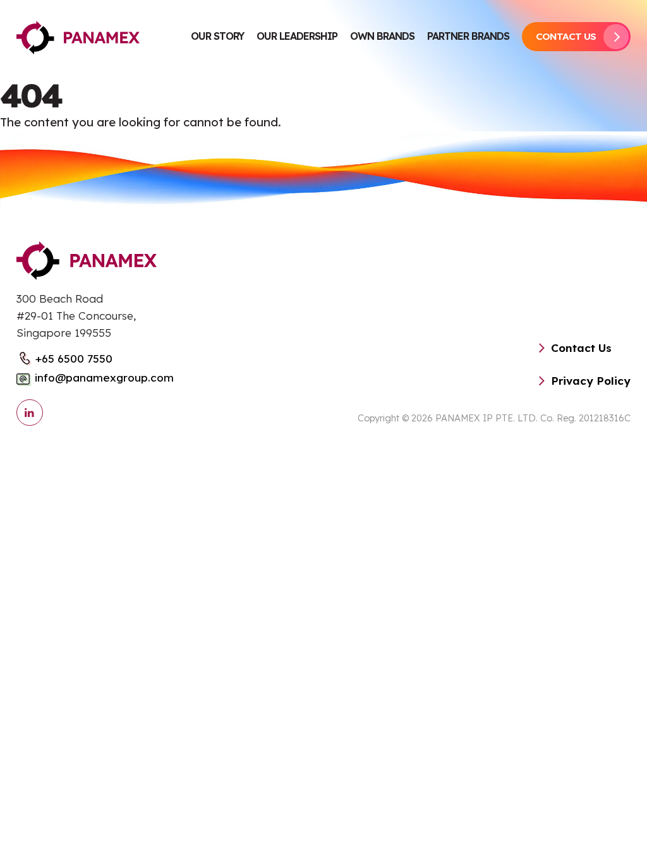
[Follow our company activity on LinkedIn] (29, 412)
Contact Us (566, 36)
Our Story (217, 36)
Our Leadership (297, 36)
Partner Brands (468, 36)
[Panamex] (78, 36)
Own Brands (382, 36)
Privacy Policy (591, 380)
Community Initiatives (217, 114)
